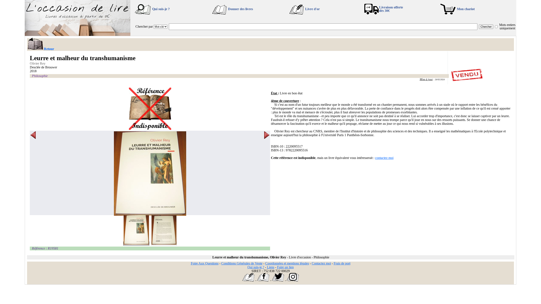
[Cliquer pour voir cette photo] (136, 244)
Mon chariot (466, 9)
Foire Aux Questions (205, 263)
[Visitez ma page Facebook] (263, 280)
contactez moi (384, 158)
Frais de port (342, 263)
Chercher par (144, 26)
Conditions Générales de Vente (241, 263)
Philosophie (40, 76)
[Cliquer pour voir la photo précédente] (33, 173)
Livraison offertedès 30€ (391, 8)
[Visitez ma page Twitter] (278, 280)
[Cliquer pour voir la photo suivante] (266, 173)
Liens (270, 267)
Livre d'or (312, 9)
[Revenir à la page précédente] (35, 44)
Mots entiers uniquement (507, 26)
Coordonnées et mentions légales (287, 263)
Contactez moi (321, 263)
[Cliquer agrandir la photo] (150, 173)
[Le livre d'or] (248, 280)
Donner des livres (240, 9)
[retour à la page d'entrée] (77, 35)
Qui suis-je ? (161, 9)
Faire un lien (285, 267)
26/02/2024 (440, 79)
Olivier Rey (37, 63)
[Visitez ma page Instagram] (293, 280)
